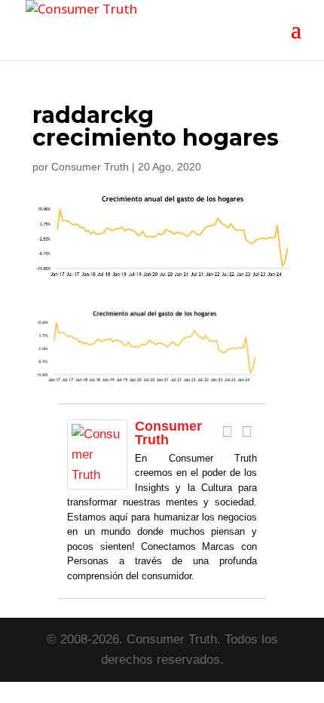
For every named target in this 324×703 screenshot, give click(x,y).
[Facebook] (228, 431)
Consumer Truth (90, 167)
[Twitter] (247, 431)
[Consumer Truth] (97, 479)
